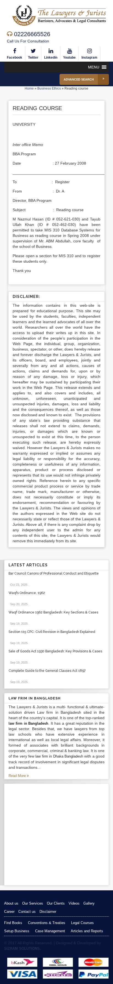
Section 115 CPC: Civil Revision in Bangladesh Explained (52, 632)
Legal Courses (82, 923)
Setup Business (16, 931)
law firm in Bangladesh (28, 723)
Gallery (89, 903)
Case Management (50, 931)
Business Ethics (49, 88)
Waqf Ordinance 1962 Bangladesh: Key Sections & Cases (53, 612)
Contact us (27, 912)
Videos (74, 903)
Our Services (32, 903)
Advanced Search (79, 79)
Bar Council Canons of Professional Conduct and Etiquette (54, 573)
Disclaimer (47, 912)
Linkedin (50, 57)
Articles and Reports (87, 931)
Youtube (69, 57)
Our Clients (56, 903)
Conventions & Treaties (46, 923)
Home (29, 88)
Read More (18, 776)
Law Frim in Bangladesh (35, 698)
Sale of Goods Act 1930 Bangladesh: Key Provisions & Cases (55, 651)
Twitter (33, 57)
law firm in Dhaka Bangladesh (59, 756)
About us (11, 903)
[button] (93, 67)
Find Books (13, 923)
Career (9, 912)
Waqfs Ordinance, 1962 (27, 593)
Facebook (14, 57)
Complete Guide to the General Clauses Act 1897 (47, 671)
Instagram (89, 57)
